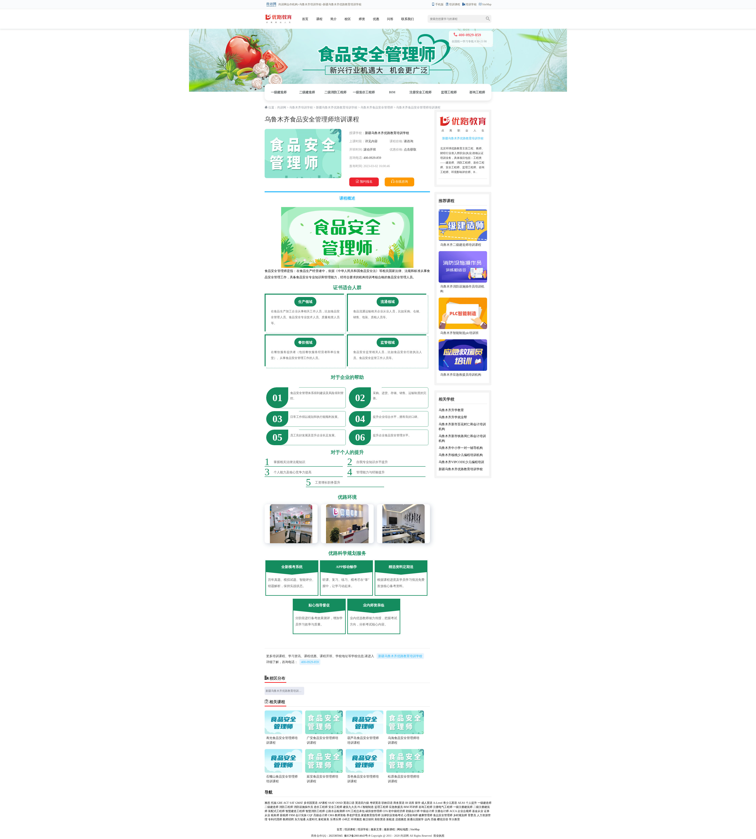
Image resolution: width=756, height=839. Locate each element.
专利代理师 (275, 819)
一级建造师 (279, 92)
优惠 (376, 19)
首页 (305, 19)
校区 (348, 19)
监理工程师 (449, 92)
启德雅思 (400, 819)
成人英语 (426, 802)
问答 (390, 19)
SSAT (331, 802)
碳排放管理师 (373, 811)
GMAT (299, 802)
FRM (292, 815)
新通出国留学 (415, 819)
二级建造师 (307, 92)
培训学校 (471, 4)
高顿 (433, 819)
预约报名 (366, 181)
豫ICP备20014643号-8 (356, 835)
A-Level (437, 802)
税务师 (275, 815)
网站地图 (402, 829)
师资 (362, 19)
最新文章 (376, 829)
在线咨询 (401, 181)
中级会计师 (427, 811)
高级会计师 (320, 815)
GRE (280, 802)
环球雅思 (356, 819)
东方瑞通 (300, 819)
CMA (331, 815)
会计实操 (301, 815)
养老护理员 (353, 815)
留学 (418, 802)
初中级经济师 (396, 811)
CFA (385, 811)
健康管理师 (425, 815)
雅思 (267, 802)
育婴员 (472, 815)
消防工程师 (286, 807)
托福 (273, 802)
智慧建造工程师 (295, 811)
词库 (411, 802)
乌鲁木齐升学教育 (451, 410)
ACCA (453, 811)
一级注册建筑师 (462, 807)
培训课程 (454, 4)
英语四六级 (362, 802)
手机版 (439, 4)
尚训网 (282, 4)
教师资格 (340, 815)
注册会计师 (442, 811)
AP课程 (322, 802)
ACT (286, 802)
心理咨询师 (411, 815)
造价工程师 (321, 807)
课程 (319, 19)
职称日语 (387, 802)
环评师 (414, 807)
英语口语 (349, 802)
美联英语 (379, 819)
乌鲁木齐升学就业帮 (453, 417)
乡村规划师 (460, 815)
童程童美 (323, 819)
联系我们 (407, 19)
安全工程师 (335, 807)
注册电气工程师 (442, 807)
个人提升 (471, 802)
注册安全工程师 (421, 92)
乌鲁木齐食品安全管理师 (376, 107)
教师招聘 (288, 819)
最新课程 (389, 829)
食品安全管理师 (442, 815)
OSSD (339, 802)
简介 (333, 19)
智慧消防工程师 (315, 811)
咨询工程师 (477, 92)
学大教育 (454, 819)
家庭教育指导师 (370, 815)
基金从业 (477, 811)
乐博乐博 (335, 819)
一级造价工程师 (364, 92)
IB (406, 802)
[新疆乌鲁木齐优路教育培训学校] (278, 15)
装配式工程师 (276, 811)
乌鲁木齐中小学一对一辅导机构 (461, 448)
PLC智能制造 (366, 807)
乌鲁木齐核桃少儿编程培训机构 (461, 455)
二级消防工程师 (335, 92)
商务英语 (398, 802)
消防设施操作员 (303, 807)
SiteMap (486, 4)
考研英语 (375, 802)
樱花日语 (442, 819)
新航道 (390, 819)
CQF (310, 815)
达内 (427, 819)
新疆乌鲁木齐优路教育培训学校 (336, 107)
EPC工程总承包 (355, 811)
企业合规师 (464, 811)
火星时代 (311, 819)
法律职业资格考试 (392, 815)
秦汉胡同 (368, 819)
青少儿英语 (450, 802)
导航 (268, 792)
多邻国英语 (311, 802)
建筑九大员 (350, 807)
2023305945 (336, 835)
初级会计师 (413, 811)
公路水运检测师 (335, 811)
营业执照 (438, 835)
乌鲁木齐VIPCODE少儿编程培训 (461, 462)
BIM (392, 92)
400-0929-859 (310, 662)
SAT (292, 802)
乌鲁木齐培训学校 (310, 4)
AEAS (461, 802)
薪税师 (284, 815)
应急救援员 (396, 807)
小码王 (346, 819)
